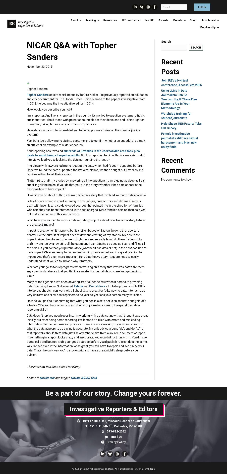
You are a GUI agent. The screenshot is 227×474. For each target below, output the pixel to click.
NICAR (75, 378)
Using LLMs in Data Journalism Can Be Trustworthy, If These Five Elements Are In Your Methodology (179, 99)
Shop (193, 20)
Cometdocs (97, 286)
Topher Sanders (38, 95)
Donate (177, 20)
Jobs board (208, 20)
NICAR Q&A (89, 378)
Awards (163, 20)
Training (91, 20)
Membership (208, 27)
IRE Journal (129, 20)
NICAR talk (47, 378)
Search (166, 41)
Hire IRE (149, 20)
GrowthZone (148, 469)
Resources (110, 20)
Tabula (78, 286)
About (74, 20)
